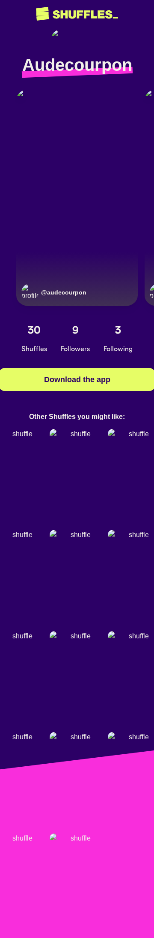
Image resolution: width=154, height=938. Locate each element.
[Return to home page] (77, 14)
